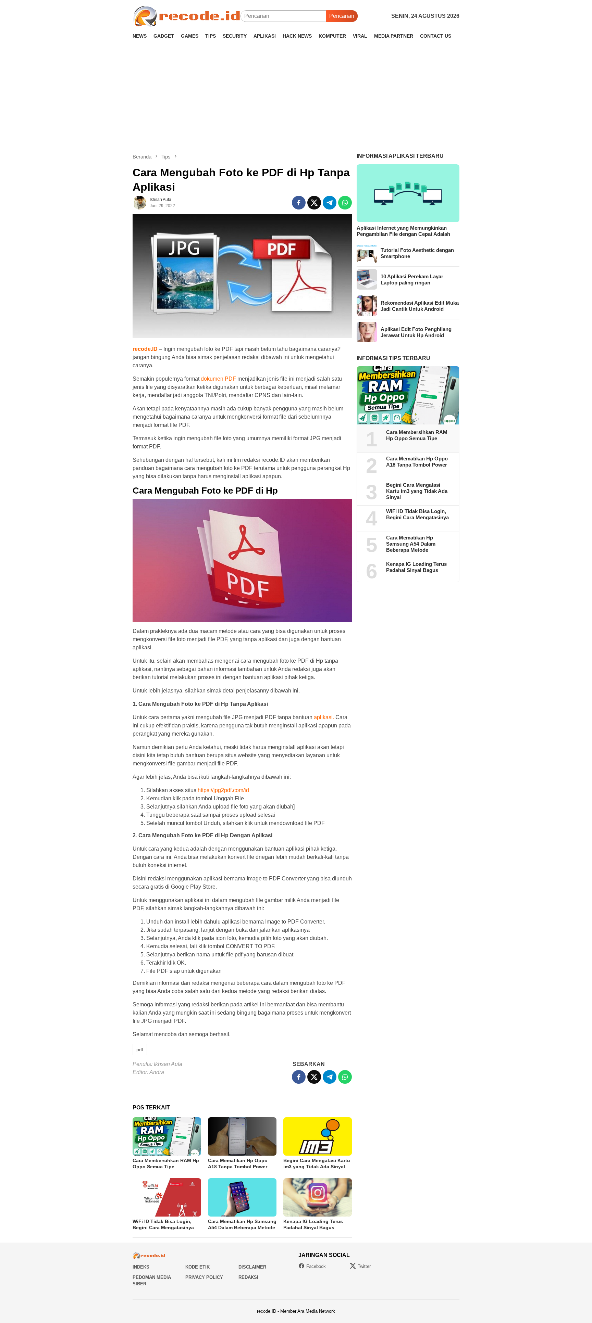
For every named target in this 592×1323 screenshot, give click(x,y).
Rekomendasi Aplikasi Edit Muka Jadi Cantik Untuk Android (420, 305)
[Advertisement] (296, 99)
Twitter (364, 1266)
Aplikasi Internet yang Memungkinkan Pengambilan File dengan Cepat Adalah (403, 231)
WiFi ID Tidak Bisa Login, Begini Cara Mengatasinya (417, 514)
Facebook (316, 1266)
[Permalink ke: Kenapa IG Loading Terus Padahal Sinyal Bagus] (317, 1197)
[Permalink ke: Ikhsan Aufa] (139, 202)
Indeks (141, 1267)
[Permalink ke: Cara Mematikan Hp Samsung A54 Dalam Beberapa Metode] (242, 1197)
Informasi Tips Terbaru (393, 358)
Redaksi (248, 1277)
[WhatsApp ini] (345, 202)
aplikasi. (324, 717)
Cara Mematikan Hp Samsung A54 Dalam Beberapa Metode (410, 544)
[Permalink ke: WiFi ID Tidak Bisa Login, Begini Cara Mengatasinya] (167, 1197)
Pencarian (341, 16)
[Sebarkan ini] (299, 202)
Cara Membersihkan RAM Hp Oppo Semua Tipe (416, 435)
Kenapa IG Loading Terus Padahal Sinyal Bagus (416, 567)
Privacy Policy (204, 1277)
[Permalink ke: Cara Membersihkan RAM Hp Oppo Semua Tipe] (167, 1136)
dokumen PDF (218, 379)
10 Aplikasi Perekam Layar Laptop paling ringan (412, 279)
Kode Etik (197, 1267)
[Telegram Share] (329, 202)
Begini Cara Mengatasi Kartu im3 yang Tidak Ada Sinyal (416, 491)
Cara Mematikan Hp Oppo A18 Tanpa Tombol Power (417, 462)
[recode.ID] (187, 15)
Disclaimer (252, 1267)
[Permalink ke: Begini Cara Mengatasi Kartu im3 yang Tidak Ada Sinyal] (317, 1136)
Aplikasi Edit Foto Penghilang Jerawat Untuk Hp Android (416, 332)
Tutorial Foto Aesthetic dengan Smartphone (417, 253)
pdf (139, 1049)
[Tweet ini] (314, 202)
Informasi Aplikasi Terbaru (400, 156)
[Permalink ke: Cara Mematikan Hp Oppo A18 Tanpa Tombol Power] (242, 1136)
